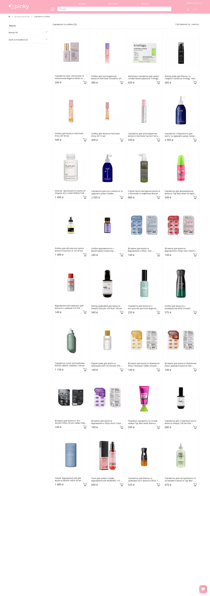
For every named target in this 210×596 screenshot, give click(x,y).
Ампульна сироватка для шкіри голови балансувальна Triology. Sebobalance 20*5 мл (143, 77)
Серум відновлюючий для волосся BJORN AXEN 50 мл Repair (68, 479)
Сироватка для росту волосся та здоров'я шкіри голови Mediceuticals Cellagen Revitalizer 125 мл (107, 192)
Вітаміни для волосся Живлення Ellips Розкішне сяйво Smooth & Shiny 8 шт (144, 364)
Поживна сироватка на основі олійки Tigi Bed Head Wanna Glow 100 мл (143, 422)
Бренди (82, 3)
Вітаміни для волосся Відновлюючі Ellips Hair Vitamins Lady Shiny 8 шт (181, 249)
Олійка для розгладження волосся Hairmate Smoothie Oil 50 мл (106, 77)
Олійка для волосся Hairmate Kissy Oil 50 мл (69, 134)
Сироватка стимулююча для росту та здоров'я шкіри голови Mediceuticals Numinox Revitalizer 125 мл (180, 134)
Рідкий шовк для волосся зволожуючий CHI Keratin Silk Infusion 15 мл (106, 364)
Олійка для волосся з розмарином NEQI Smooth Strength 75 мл (178, 307)
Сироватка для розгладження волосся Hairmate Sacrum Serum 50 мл (144, 134)
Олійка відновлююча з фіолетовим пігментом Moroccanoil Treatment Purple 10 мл (107, 249)
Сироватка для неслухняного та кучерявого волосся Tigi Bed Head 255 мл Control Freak (180, 479)
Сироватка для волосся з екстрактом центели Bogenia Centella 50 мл (142, 307)
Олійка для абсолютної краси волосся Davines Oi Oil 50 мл (69, 249)
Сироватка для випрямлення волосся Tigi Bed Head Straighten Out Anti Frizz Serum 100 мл (181, 192)
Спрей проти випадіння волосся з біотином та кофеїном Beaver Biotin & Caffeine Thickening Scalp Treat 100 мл (144, 192)
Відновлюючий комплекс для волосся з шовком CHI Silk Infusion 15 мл (69, 307)
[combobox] (195, 24)
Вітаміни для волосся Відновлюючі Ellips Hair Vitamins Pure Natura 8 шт (141, 249)
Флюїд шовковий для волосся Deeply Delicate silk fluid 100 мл (106, 307)
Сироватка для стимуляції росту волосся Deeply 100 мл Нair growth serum (181, 422)
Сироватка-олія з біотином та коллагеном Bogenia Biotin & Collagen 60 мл (69, 77)
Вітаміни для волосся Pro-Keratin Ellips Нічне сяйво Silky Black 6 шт (70, 422)
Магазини (113, 3)
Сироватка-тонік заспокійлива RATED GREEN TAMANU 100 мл (70, 364)
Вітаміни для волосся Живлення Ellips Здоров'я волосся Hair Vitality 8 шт (181, 364)
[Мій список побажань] (195, 9)
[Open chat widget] (203, 589)
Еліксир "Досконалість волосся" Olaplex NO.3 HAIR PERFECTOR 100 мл (70, 192)
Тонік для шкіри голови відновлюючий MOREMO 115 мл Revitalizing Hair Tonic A (107, 479)
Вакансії (145, 3)
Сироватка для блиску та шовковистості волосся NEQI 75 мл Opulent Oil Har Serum (143, 479)
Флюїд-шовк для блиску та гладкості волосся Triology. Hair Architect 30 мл (180, 77)
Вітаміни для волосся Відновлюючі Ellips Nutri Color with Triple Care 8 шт (106, 422)
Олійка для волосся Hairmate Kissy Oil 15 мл (105, 134)
